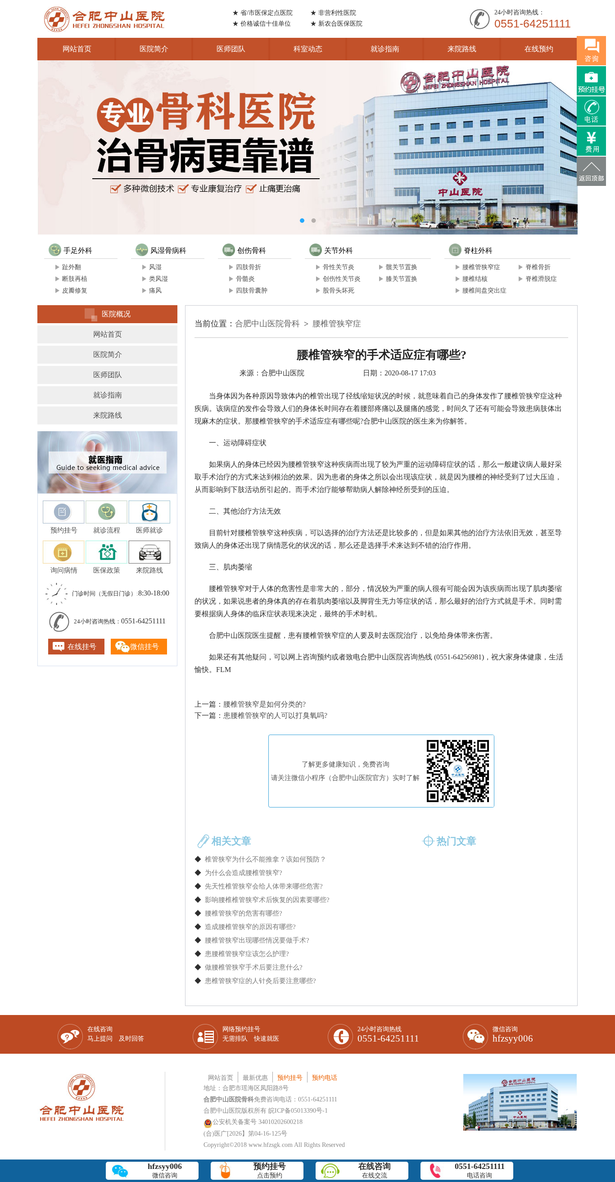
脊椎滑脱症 (541, 278)
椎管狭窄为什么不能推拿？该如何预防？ (265, 859)
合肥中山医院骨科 (267, 323)
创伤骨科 (251, 250)
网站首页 (77, 49)
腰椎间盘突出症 (484, 290)
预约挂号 (290, 1077)
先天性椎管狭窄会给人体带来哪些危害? (264, 886)
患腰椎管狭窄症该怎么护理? (247, 953)
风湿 (155, 267)
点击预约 (269, 1170)
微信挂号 (144, 646)
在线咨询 (115, 1034)
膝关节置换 (401, 278)
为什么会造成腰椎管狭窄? (243, 872)
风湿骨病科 (168, 250)
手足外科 (77, 250)
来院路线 (462, 49)
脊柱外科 (478, 250)
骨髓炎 (245, 278)
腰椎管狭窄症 (481, 267)
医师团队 (231, 49)
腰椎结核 (475, 278)
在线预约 (539, 49)
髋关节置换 (401, 267)
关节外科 (338, 250)
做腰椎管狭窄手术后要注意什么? (254, 967)
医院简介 (154, 49)
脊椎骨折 (538, 267)
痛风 (155, 290)
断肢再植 (74, 278)
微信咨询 (513, 1035)
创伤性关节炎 (342, 278)
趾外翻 (71, 267)
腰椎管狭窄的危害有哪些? (243, 913)
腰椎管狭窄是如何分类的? (264, 704)
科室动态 (308, 49)
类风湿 (158, 278)
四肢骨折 (248, 267)
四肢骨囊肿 (251, 290)
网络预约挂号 (250, 1034)
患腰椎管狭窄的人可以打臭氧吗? (275, 715)
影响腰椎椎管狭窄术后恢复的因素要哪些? (267, 899)
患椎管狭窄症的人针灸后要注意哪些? (260, 980)
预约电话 (324, 1077)
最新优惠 (255, 1077)
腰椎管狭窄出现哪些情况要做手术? (257, 940)
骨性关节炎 (338, 267)
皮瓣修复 (74, 290)
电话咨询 (480, 1170)
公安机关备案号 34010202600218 (258, 1122)
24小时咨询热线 (388, 1035)
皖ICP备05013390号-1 (298, 1110)
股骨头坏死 (338, 290)
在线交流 (374, 1170)
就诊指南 (385, 49)
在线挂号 (82, 646)
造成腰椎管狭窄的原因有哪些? (250, 926)
